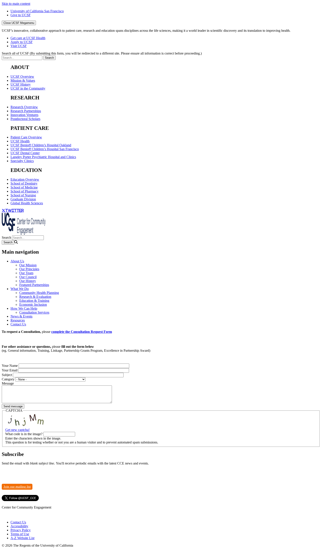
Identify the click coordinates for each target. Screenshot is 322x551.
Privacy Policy (21, 530)
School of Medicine (24, 187)
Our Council (28, 277)
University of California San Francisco (37, 11)
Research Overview (24, 107)
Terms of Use (20, 534)
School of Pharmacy (25, 191)
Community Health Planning (39, 293)
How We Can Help (24, 308)
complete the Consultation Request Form (81, 332)
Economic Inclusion (33, 304)
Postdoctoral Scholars (25, 119)
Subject (7, 375)
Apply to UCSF (22, 42)
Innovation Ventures (24, 115)
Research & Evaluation (35, 296)
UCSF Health (20, 141)
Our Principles (29, 269)
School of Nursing (23, 195)
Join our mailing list (17, 486)
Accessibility (19, 526)
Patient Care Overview (26, 137)
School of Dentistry (24, 183)
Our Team (26, 273)
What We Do (20, 289)
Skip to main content (16, 3)
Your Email (10, 370)
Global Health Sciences (27, 203)
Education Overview (25, 179)
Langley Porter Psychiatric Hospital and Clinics (43, 157)
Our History (27, 281)
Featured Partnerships (34, 285)
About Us (17, 261)
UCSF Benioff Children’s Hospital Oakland (41, 145)
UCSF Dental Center (25, 153)
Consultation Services (34, 312)
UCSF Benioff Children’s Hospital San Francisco (45, 149)
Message (8, 383)
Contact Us (18, 324)
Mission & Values (23, 80)
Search (6, 237)
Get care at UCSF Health (28, 38)
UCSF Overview (22, 76)
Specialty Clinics (22, 161)
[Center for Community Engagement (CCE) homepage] (24, 233)
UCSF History (21, 84)
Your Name (10, 365)
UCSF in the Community (28, 88)
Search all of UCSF (102, 53)
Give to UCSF (21, 15)
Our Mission (28, 265)
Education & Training (34, 300)
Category (8, 379)
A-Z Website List (22, 538)
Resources (18, 320)
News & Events (21, 316)
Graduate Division (23, 199)
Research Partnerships (26, 111)
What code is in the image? (23, 434)
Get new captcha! (17, 430)
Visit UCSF (19, 46)
